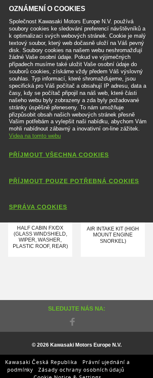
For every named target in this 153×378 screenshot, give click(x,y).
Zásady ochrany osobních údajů (81, 369)
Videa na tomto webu (35, 136)
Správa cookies (38, 206)
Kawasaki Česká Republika (41, 362)
